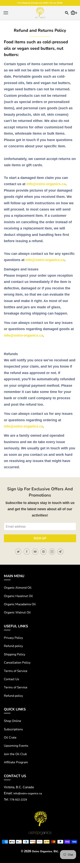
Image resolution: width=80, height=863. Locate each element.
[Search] (67, 13)
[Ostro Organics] (40, 13)
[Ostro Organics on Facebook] (27, 551)
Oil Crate (10, 737)
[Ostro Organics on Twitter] (19, 551)
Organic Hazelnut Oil (18, 596)
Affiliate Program (16, 762)
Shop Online (12, 721)
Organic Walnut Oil (17, 612)
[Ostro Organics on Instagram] (52, 551)
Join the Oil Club (15, 754)
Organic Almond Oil (17, 588)
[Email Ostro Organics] (61, 551)
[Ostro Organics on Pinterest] (44, 551)
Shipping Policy (14, 654)
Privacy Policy (13, 638)
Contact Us (11, 679)
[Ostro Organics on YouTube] (35, 551)
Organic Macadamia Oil (20, 604)
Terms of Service (15, 671)
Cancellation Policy (17, 662)
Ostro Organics (42, 851)
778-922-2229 (18, 799)
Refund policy (13, 646)
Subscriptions (13, 729)
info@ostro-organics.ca (46, 184)
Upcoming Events (16, 746)
